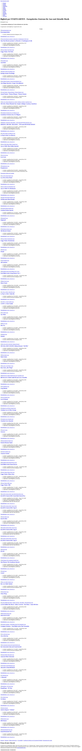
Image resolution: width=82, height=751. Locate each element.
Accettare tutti (12, 749)
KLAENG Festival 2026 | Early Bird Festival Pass (13, 496)
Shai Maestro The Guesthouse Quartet (10, 562)
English (4, 4)
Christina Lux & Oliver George (8, 410)
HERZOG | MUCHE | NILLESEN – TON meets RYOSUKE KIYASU (18, 124)
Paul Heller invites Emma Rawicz (9, 464)
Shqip (4, 15)
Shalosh (3, 336)
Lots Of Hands (4, 399)
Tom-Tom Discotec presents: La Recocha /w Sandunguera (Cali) (16, 40)
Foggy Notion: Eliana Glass (7, 474)
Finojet (2, 251)
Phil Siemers (4, 720)
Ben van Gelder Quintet (6, 584)
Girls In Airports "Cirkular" (8, 709)
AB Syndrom (4, 262)
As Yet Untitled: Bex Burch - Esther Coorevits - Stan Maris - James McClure (19, 604)
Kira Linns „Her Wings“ (7, 367)
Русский (4, 10)
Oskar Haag (4, 593)
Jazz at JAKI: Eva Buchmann (8, 188)
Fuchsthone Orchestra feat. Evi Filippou (10, 114)
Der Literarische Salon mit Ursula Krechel (11, 646)
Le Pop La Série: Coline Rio (7, 293)
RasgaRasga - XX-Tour (6, 688)
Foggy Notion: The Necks (7, 51)
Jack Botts (3, 62)
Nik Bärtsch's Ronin (6, 231)
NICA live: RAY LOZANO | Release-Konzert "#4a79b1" (15, 346)
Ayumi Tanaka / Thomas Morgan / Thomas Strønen (13, 94)
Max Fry (3, 325)
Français (4, 5)
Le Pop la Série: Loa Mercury (8, 135)
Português (5, 13)
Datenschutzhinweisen (21, 747)
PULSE (2, 551)
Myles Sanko (4, 357)
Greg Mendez (4, 388)
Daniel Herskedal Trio (6, 731)
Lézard (2, 573)
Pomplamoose (4, 168)
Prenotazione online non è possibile (7, 173)
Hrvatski (4, 12)
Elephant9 (3, 220)
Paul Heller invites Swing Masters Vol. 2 (10, 273)
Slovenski (5, 16)
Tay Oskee (3, 314)
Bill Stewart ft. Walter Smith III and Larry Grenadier (14, 377)
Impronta (6, 740)
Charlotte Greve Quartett (7, 421)
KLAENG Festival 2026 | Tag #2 (9, 529)
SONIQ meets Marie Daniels (8, 199)
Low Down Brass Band (6, 177)
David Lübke (4, 518)
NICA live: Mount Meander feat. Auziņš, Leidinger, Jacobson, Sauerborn (19, 103)
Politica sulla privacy (13, 740)
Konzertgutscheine (5, 32)
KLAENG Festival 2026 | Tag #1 (9, 507)
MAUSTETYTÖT (5, 615)
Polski (4, 7)
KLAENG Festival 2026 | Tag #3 (9, 540)
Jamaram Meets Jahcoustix (7, 656)
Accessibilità (20, 740)
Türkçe (4, 11)
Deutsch (4, 3)
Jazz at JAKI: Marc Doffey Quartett (9, 146)
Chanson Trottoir (5, 453)
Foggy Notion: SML (6, 485)
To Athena (3, 699)
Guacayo (3, 431)
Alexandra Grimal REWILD (8, 667)
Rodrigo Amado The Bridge (7, 73)
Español (4, 9)
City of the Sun (4, 636)
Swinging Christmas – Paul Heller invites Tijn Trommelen (15, 626)
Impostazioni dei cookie (47, 740)
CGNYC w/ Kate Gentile (7, 303)
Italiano (4, 8)
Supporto (2, 740)
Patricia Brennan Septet (6, 442)
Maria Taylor (4, 283)
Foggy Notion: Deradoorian (7, 240)
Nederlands (5, 6)
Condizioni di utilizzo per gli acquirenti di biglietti (32, 740)
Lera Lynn (3, 157)
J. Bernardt (3, 677)
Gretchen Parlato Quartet (7, 210)
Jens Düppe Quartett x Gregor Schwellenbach (12, 83)
